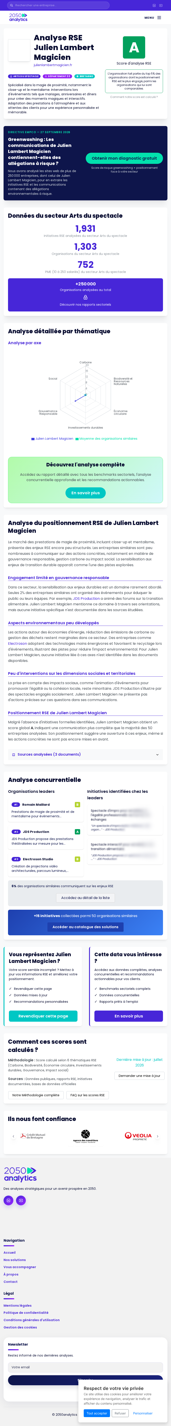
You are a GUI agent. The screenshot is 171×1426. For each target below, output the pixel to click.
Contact (11, 1282)
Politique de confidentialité (26, 1312)
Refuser (120, 1413)
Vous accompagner (20, 1267)
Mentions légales (18, 1305)
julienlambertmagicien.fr (53, 65)
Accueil (10, 1252)
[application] (85, 395)
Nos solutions (15, 1260)
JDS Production (86, 598)
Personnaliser (143, 1413)
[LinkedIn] (154, 5)
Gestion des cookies (20, 1327)
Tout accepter (97, 1413)
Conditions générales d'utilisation (32, 1320)
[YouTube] (161, 5)
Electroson (17, 643)
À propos (11, 1274)
